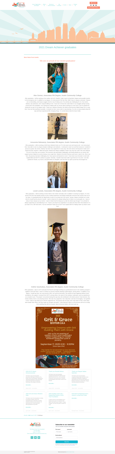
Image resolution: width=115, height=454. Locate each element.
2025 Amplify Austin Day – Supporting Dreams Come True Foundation (56, 395)
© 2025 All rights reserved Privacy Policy (29, 452)
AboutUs (44, 5)
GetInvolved (59, 5)
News (70, 5)
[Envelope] (96, 5)
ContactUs (75, 5)
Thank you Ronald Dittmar (56, 371)
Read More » (51, 383)
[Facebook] (91, 5)
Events (64, 5)
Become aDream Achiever (51, 5)
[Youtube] (93, 5)
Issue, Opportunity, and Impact (36, 5)
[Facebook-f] (32, 437)
